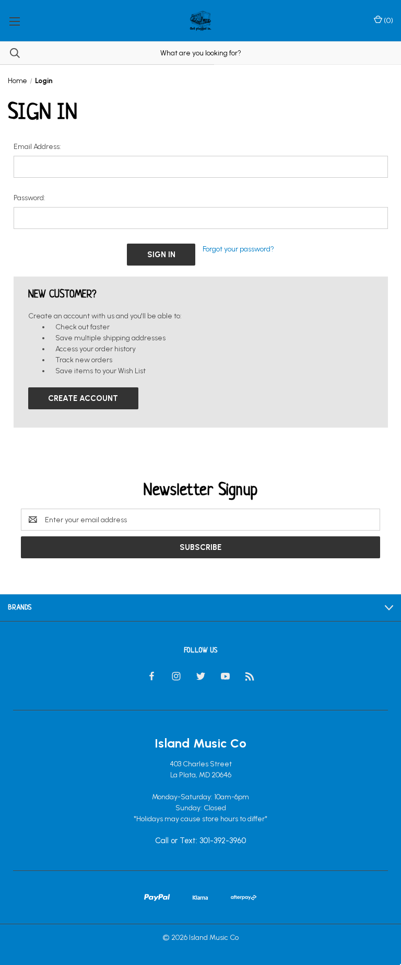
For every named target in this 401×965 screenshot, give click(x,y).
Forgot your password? (238, 249)
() (387, 20)
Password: (29, 197)
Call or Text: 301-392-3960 (200, 841)
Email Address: (37, 146)
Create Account (83, 398)
